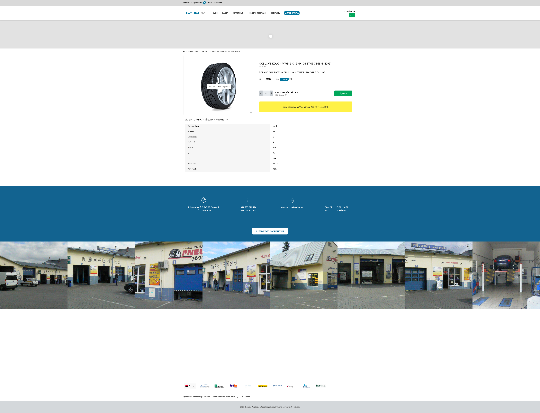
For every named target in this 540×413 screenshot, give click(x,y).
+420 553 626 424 (248, 207)
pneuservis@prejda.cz (292, 207)
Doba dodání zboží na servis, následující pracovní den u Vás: (292, 72)
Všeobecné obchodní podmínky (196, 396)
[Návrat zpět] (183, 51)
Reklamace (245, 396)
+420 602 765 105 (215, 3)
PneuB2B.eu (295, 407)
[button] (215, 13)
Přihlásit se (350, 11)
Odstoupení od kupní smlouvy (225, 396)
